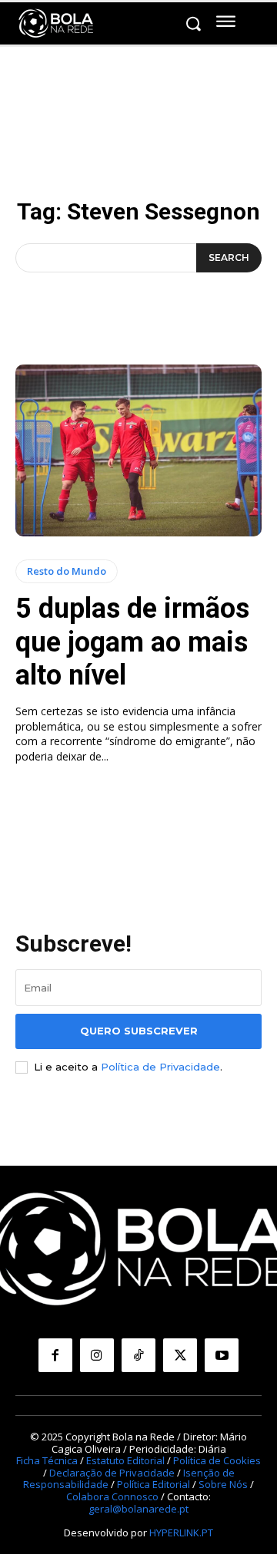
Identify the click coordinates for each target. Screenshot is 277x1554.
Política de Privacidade (160, 1067)
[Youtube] (222, 1355)
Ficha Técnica (47, 1460)
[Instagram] (97, 1355)
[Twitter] (180, 1355)
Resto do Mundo (66, 571)
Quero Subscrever (139, 1030)
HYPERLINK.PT (181, 1532)
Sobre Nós (223, 1484)
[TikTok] (138, 1355)
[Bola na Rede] (56, 23)
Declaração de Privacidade (112, 1473)
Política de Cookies (217, 1460)
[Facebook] (55, 1355)
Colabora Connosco (112, 1496)
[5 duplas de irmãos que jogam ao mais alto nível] (138, 450)
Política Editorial (153, 1484)
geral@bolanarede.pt (138, 1509)
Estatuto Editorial (125, 1460)
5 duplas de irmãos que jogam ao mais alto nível (132, 641)
